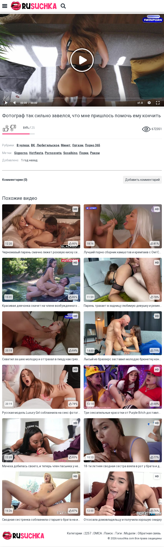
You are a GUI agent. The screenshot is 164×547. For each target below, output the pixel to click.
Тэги (118, 533)
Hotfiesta (36, 153)
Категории (74, 533)
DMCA (98, 533)
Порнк (83, 153)
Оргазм (77, 145)
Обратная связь (149, 533)
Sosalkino (70, 153)
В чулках (23, 145)
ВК (33, 145)
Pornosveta (53, 153)
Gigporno (21, 153)
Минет (65, 145)
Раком (95, 153)
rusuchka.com (125, 538)
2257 (87, 533)
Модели (129, 533)
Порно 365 (92, 145)
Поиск (108, 533)
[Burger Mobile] (4, 6)
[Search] (63, 6)
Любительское (48, 145)
